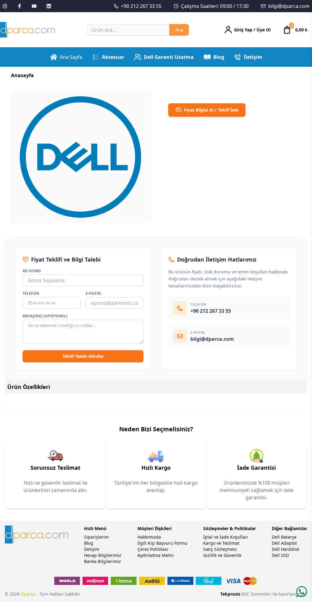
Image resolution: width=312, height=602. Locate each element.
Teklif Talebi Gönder (83, 356)
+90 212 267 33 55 (141, 6)
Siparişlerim (96, 537)
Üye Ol (264, 30)
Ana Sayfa (71, 57)
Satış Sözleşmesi (220, 549)
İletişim (253, 57)
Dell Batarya (284, 537)
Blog (218, 57)
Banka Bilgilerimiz (102, 561)
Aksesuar (113, 57)
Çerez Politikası (152, 549)
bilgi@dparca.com (289, 6)
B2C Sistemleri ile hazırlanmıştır (263, 594)
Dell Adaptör (284, 543)
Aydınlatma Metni (155, 555)
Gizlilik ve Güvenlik (222, 555)
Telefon (31, 293)
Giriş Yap (243, 30)
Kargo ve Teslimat (221, 543)
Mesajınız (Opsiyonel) (45, 316)
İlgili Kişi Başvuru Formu (162, 543)
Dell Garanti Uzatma (169, 57)
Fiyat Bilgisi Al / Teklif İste (211, 110)
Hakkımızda (149, 537)
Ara (179, 30)
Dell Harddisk (285, 549)
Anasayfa (22, 75)
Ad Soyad (32, 271)
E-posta (93, 293)
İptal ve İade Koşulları (225, 537)
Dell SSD (280, 555)
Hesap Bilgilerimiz (102, 555)
